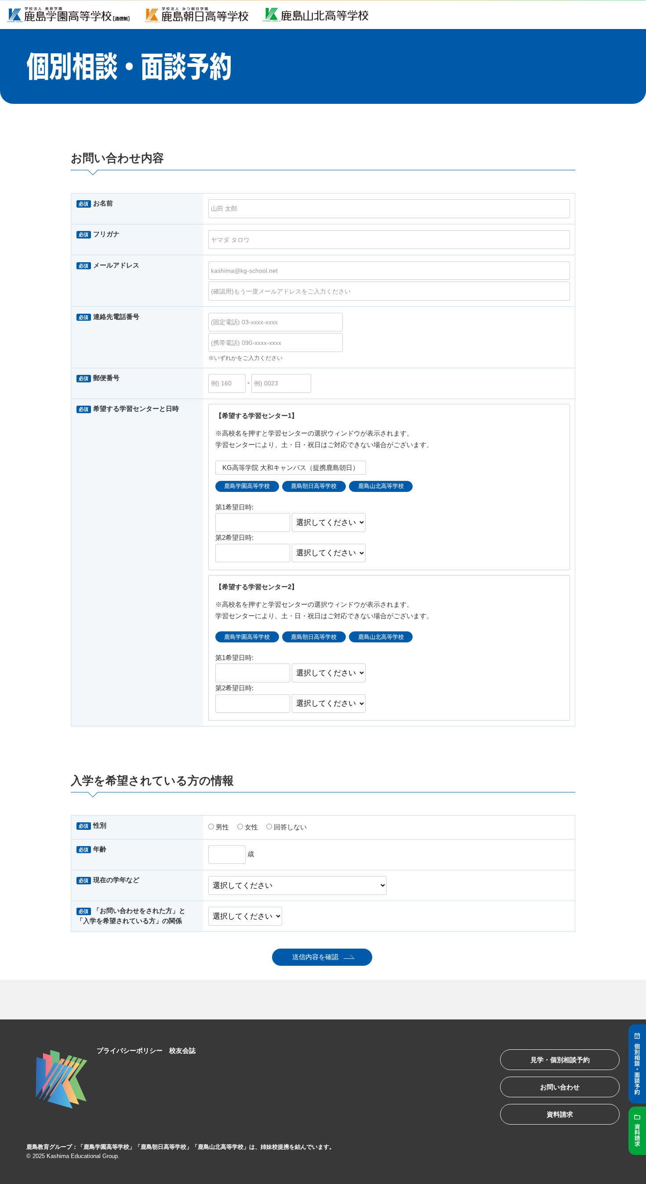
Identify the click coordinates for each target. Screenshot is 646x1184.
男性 (221, 827)
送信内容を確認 (315, 956)
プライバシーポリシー (130, 1050)
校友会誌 (182, 1050)
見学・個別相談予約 (560, 1059)
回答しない (289, 827)
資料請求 (560, 1114)
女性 (250, 827)
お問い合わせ (560, 1087)
